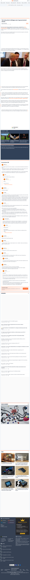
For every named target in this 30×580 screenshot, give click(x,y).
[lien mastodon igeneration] (15, 565)
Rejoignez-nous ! (22, 533)
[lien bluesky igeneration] (20, 565)
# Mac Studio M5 (13, 2)
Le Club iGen (4, 520)
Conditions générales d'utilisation (7, 570)
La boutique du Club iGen (4, 526)
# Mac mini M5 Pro (24, 2)
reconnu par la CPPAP (12, 572)
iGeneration (4, 522)
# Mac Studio (19, 2)
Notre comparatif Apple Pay (4, 541)
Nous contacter (27, 570)
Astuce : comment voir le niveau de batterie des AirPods (22, 542)
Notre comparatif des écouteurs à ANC (11, 541)
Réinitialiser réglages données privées (15, 574)
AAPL (27, 23)
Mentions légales (2, 570)
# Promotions (8, 2)
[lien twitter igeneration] (18, 565)
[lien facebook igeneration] (16, 565)
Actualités (3, 293)
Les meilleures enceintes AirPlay (3, 539)
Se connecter (25, 288)
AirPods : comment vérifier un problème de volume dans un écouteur (22, 538)
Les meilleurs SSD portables (10, 539)
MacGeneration (12, 520)
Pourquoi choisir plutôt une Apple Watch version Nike (22, 541)
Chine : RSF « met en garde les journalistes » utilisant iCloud (18, 98)
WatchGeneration (11, 522)
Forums (1, 524)
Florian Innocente (4, 23)
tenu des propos (15, 89)
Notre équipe (21, 570)
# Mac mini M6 (3, 2)
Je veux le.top (2, 525)
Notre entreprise (24, 570)
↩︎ (27, 110)
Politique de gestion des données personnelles (14, 570)
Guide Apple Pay (18, 540)
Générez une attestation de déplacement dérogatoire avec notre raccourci (22, 545)
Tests (2, 451)
